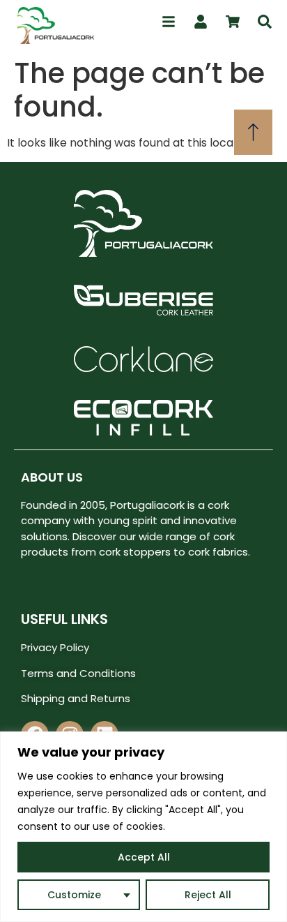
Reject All (208, 895)
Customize (74, 895)
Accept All (144, 857)
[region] (143, 826)
